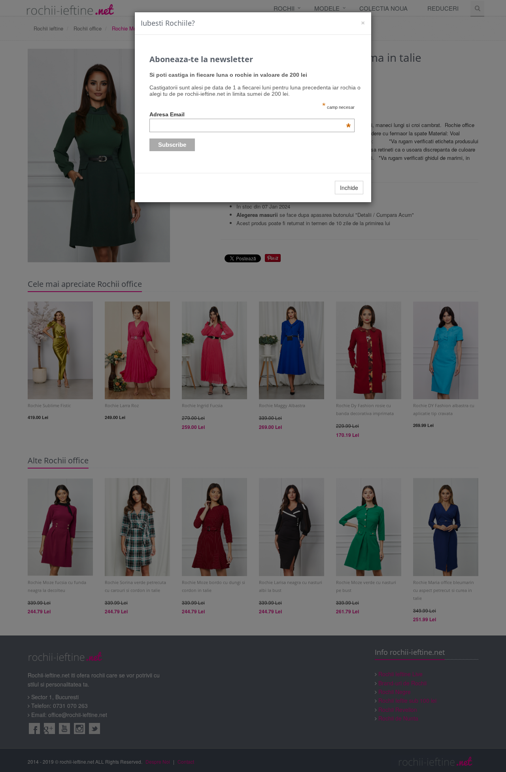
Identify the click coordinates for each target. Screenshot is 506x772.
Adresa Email (250, 114)
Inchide (349, 188)
